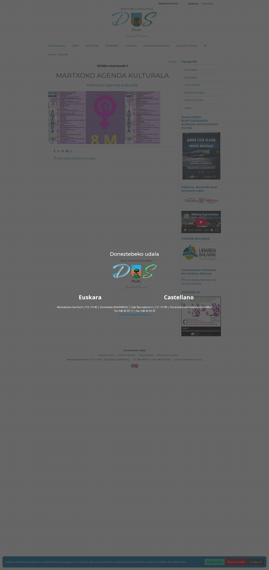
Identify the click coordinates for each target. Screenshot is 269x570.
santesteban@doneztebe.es (134, 314)
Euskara (90, 297)
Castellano (179, 297)
